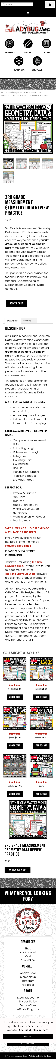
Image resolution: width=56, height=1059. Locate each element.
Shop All (37, 70)
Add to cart (16, 303)
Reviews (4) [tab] (28, 320)
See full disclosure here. (34, 1030)
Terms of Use (28, 1005)
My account (28, 952)
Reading (9, 52)
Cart (28, 956)
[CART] (50, 4)
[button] (28, 12)
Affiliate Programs (28, 1009)
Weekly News (28, 973)
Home (4, 92)
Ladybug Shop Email (18, 545)
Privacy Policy (28, 1001)
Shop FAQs (28, 960)
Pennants (19, 70)
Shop (28, 948)
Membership (28, 977)
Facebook (28, 984)
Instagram (28, 980)
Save (8, 661)
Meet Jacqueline (28, 997)
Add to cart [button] (14, 697)
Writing (27, 52)
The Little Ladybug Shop (20, 573)
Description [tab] (12, 320)
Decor (46, 52)
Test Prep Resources (18, 92)
